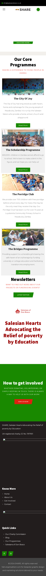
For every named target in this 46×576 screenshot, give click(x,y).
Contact (7, 504)
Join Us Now (23, 401)
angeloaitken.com (13, 567)
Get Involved (9, 501)
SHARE (18, 564)
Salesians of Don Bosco (15, 545)
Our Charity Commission (15, 534)
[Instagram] (10, 553)
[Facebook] (4, 553)
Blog (7, 538)
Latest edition (23, 295)
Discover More (23, 42)
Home (7, 494)
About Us (8, 497)
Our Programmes (12, 541)
